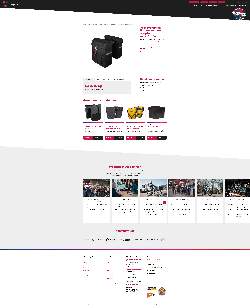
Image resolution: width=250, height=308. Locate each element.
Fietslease (221, 2)
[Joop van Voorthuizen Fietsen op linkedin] (133, 290)
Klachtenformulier (109, 278)
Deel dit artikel (146, 52)
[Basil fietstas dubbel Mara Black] (157, 113)
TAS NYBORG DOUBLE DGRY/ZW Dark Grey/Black (93, 127)
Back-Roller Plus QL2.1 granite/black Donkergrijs (113, 127)
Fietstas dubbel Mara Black (155, 126)
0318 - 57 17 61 (131, 264)
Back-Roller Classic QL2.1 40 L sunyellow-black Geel (135, 127)
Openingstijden (108, 259)
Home (84, 24)
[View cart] (244, 2)
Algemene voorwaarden (111, 284)
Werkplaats (213, 2)
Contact (107, 267)
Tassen (95, 24)
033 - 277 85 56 (131, 274)
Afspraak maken (194, 2)
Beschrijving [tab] (89, 79)
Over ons (107, 273)
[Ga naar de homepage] (11, 4)
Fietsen (85, 259)
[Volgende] (164, 202)
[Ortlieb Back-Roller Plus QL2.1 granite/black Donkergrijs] (114, 113)
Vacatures (107, 270)
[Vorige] (85, 202)
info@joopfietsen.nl (133, 284)
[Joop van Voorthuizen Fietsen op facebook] (127, 290)
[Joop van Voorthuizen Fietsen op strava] (137, 290)
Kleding (239, 6)
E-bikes (85, 262)
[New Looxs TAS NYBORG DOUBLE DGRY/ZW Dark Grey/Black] (93, 113)
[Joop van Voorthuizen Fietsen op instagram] (130, 290)
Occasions (86, 265)
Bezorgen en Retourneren (111, 276)
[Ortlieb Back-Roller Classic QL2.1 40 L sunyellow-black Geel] (135, 113)
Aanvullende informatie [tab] (103, 79)
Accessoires (232, 6)
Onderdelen (224, 6)
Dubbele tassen (102, 24)
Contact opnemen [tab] (119, 79)
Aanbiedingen (86, 276)
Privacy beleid (108, 281)
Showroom (204, 2)
